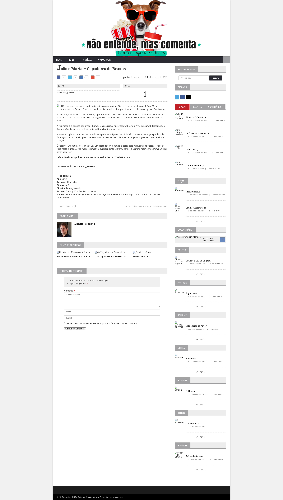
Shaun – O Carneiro (196, 117)
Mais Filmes (200, 221)
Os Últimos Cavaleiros (197, 133)
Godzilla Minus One (196, 207)
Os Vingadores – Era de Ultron (110, 256)
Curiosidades (105, 59)
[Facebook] (182, 97)
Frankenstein (193, 191)
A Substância (192, 423)
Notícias (87, 59)
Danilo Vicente (84, 223)
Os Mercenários (141, 256)
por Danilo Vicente (132, 77)
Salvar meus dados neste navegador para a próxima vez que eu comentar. (102, 323)
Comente (69, 290)
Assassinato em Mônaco (208, 239)
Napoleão (191, 358)
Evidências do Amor (196, 325)
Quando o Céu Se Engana (198, 260)
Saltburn (190, 391)
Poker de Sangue (194, 456)
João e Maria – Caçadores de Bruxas (149, 206)
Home (59, 59)
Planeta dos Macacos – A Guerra (73, 256)
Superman (191, 293)
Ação (74, 206)
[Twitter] (177, 97)
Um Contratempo (195, 165)
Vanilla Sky (192, 149)
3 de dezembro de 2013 (155, 77)
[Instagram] (188, 97)
